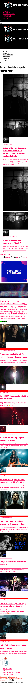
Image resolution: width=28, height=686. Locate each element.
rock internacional (10, 316)
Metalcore (22, 311)
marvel (16, 311)
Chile (15, 306)
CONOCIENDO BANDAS (9, 14)
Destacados (4, 309)
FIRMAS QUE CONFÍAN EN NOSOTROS (11, 672)
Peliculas (13, 314)
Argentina (4, 301)
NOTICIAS (5, 11)
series (15, 316)
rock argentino (3, 316)
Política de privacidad (8, 674)
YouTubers (23, 318)
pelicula (9, 314)
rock (18, 314)
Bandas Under (17, 304)
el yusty (14, 309)
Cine (19, 306)
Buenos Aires (5, 306)
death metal (21, 307)
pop (16, 314)
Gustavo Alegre (13, 677)
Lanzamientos (11, 311)
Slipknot (19, 316)
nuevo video (5, 314)
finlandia (23, 309)
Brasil (25, 304)
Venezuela (11, 318)
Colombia (23, 306)
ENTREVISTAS (7, 12)
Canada (12, 306)
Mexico (2, 313)
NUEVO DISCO (17, 313)
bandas (13, 301)
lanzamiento (5, 311)
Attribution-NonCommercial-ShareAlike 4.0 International (11, 679)
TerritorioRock (6, 318)
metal (19, 311)
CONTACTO (5, 671)
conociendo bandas (10, 307)
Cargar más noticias (5, 254)
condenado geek (3, 307)
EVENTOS (5, 18)
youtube (17, 318)
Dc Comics (16, 307)
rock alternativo (24, 314)
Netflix (6, 313)
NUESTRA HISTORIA (7, 669)
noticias (9, 313)
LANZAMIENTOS (7, 17)
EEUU (10, 309)
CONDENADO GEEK (8, 15)
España (18, 309)
